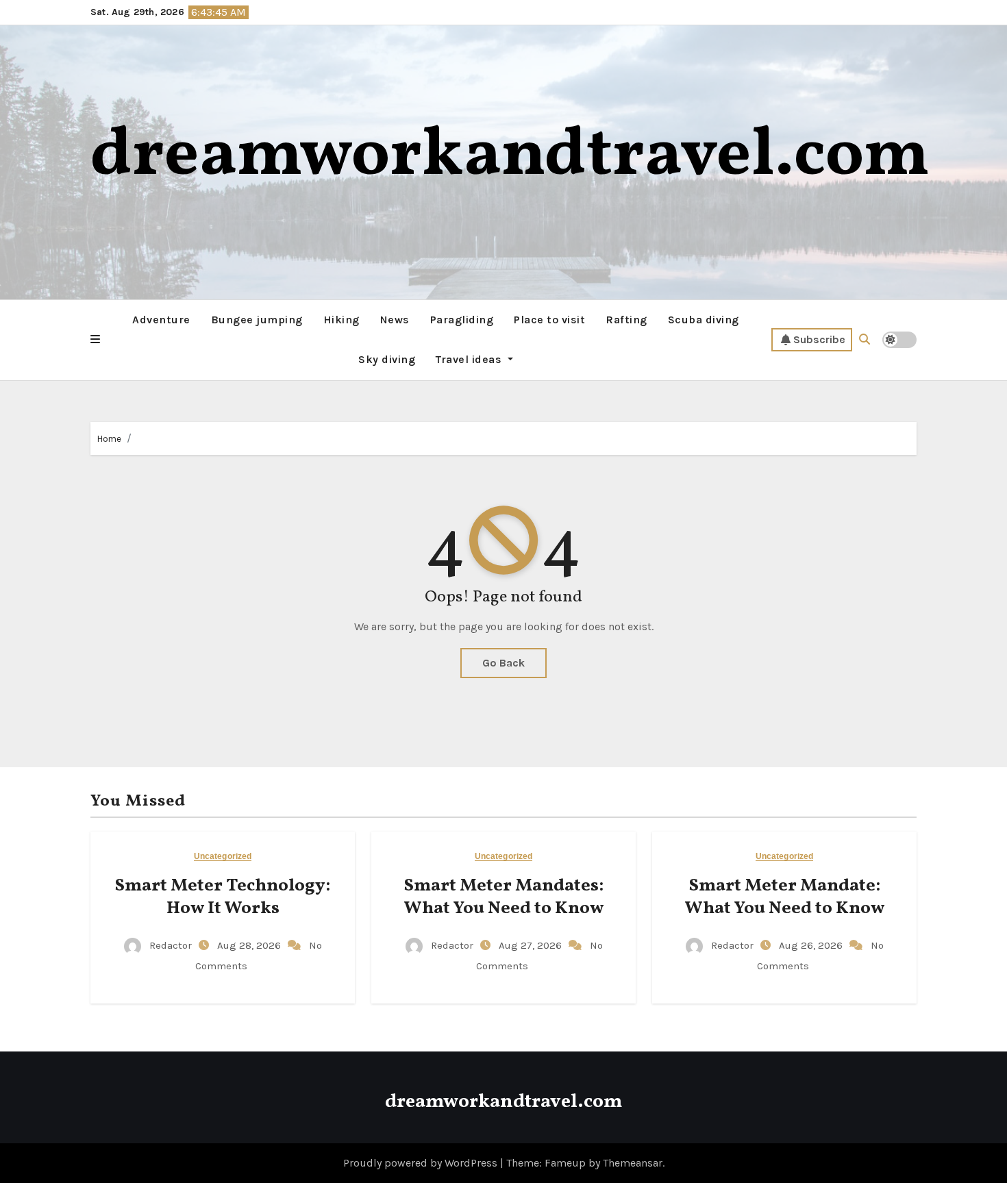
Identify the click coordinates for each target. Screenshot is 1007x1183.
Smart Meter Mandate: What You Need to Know (784, 897)
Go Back (503, 662)
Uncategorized (222, 856)
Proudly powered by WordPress (421, 1162)
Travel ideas (470, 359)
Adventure (161, 319)
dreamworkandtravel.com (510, 156)
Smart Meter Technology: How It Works (222, 897)
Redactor (171, 945)
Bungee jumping (257, 319)
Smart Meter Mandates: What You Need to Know (503, 897)
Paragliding (462, 319)
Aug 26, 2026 (812, 945)
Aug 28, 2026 (250, 945)
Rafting (626, 319)
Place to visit (549, 319)
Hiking (341, 319)
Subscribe (819, 339)
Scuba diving (703, 319)
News (395, 319)
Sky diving (386, 359)
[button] (95, 339)
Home (109, 439)
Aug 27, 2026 (531, 945)
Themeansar (632, 1162)
